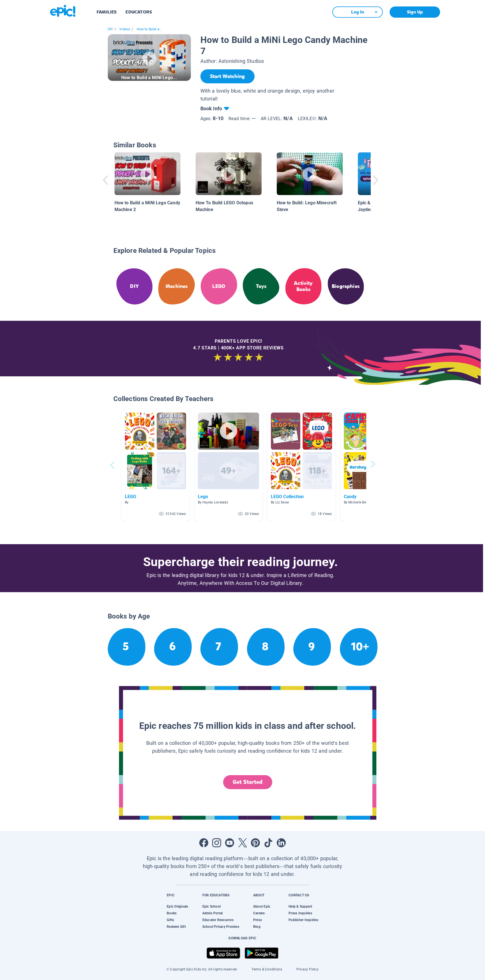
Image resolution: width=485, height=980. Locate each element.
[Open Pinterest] (255, 842)
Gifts (170, 920)
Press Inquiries (300, 913)
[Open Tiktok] (268, 842)
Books (172, 913)
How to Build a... (149, 29)
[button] (155, 465)
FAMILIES (106, 12)
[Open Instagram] (216, 842)
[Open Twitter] (242, 842)
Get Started (247, 782)
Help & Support (300, 906)
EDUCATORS (138, 12)
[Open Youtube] (229, 842)
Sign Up (415, 12)
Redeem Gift (176, 927)
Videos (124, 29)
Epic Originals (177, 906)
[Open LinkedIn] (281, 842)
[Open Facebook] (203, 842)
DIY (110, 29)
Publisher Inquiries (303, 920)
